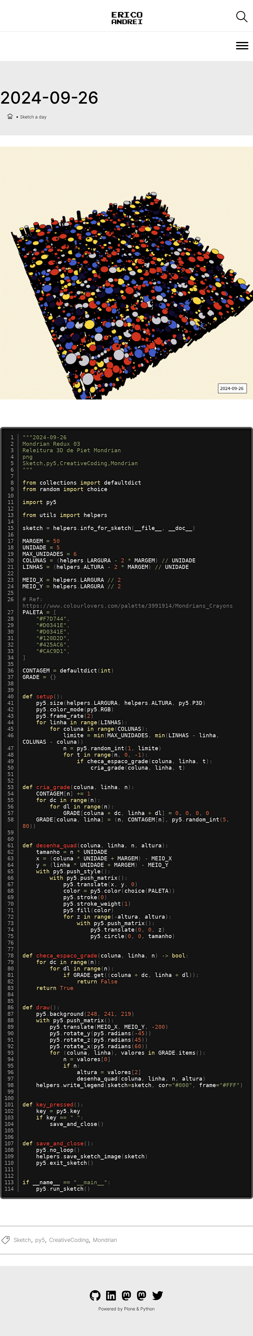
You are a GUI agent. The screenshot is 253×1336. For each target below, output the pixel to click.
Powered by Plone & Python (126, 1308)
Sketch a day (33, 116)
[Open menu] (242, 45)
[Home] (10, 117)
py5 (40, 1240)
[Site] (126, 17)
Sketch (22, 1240)
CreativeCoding (69, 1240)
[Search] (241, 17)
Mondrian (105, 1240)
